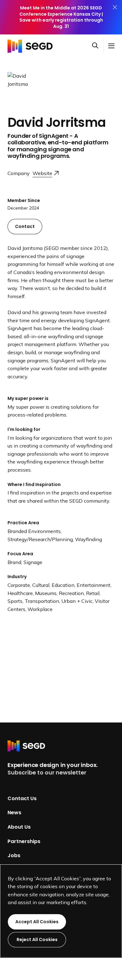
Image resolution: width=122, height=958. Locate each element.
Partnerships (24, 841)
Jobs (14, 855)
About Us (19, 827)
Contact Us (22, 798)
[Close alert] (115, 17)
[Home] (32, 46)
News (14, 812)
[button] (97, 46)
